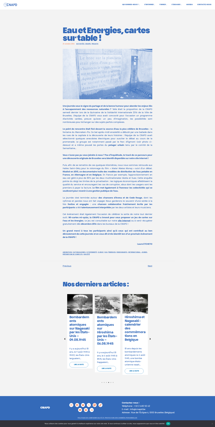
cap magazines (79, 252)
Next (150, 266)
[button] (65, 339)
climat (101, 252)
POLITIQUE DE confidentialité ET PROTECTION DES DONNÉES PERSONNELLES (107, 418)
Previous (67, 266)
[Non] (212, 424)
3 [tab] (106, 382)
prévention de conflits (73, 254)
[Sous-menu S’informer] (154, 4)
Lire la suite (79, 364)
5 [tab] (111, 382)
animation (67, 252)
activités (80, 44)
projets (95, 44)
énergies (112, 252)
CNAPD (88, 44)
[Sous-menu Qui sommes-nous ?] (139, 4)
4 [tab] (109, 382)
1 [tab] (102, 382)
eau (106, 252)
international (134, 252)
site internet (124, 221)
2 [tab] (104, 382)
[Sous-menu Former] (166, 4)
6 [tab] (113, 382)
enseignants (122, 252)
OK (168, 423)
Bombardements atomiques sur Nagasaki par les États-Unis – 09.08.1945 (79, 329)
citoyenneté (91, 252)
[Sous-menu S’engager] (181, 4)
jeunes (144, 252)
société (87, 254)
